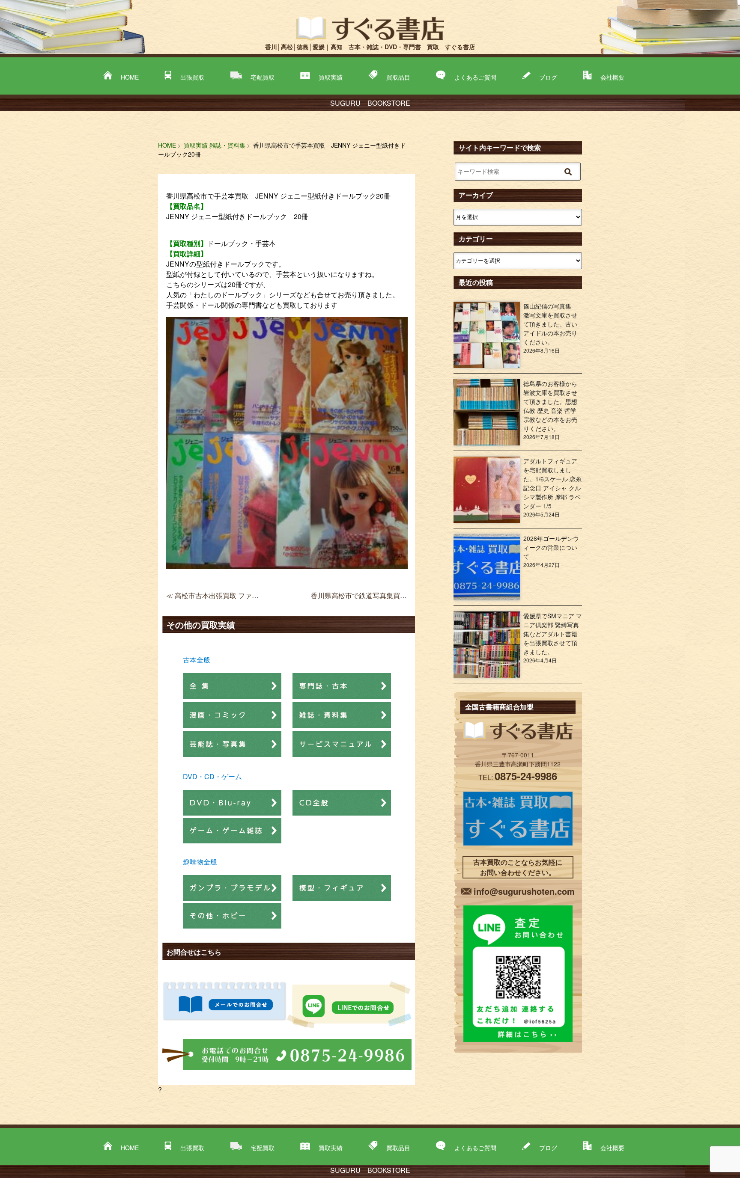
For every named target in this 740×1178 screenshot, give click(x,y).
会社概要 (612, 77)
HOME (130, 77)
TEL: (517, 777)
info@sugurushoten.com (524, 891)
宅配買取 (263, 77)
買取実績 (331, 77)
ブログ (548, 77)
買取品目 (398, 77)
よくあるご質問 (475, 77)
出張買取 (192, 77)
